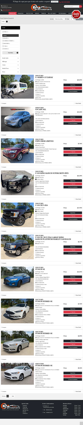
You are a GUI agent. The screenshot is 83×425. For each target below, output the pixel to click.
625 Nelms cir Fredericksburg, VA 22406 (48, 406)
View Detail (78, 103)
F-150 (5, 46)
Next (13, 396)
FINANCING (20, 13)
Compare (4, 103)
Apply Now (72, 84)
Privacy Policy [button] (9, 409)
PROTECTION (29, 13)
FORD (5, 31)
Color (4, 65)
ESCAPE (6, 38)
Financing (25, 407)
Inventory (25, 405)
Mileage (4, 61)
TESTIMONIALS (62, 13)
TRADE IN (43, 13)
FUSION (6, 48)
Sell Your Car (25, 410)
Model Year (5, 68)
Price (3, 72)
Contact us (25, 413)
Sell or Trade (52, 13)
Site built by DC (16, 409)
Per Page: (67, 19)
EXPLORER (6, 43)
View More (10, 52)
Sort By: (52, 19)
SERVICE (37, 13)
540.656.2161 (65, 2)
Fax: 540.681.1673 (48, 412)
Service (24, 411)
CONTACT (70, 13)
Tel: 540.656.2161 (48, 409)
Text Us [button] (73, 88)
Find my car (25, 408)
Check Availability (73, 91)
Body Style (5, 58)
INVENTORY (13, 13)
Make (3, 27)
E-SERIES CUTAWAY (8, 40)
